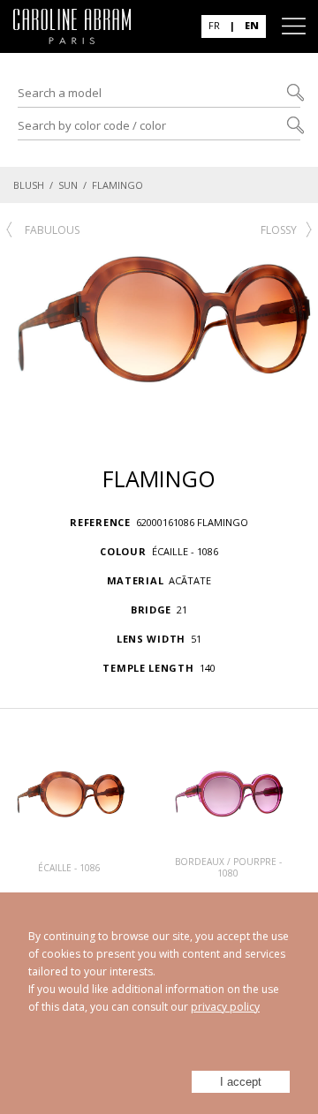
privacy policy (225, 1006)
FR (214, 25)
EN (252, 25)
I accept (240, 1081)
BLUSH (28, 185)
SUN (68, 185)
